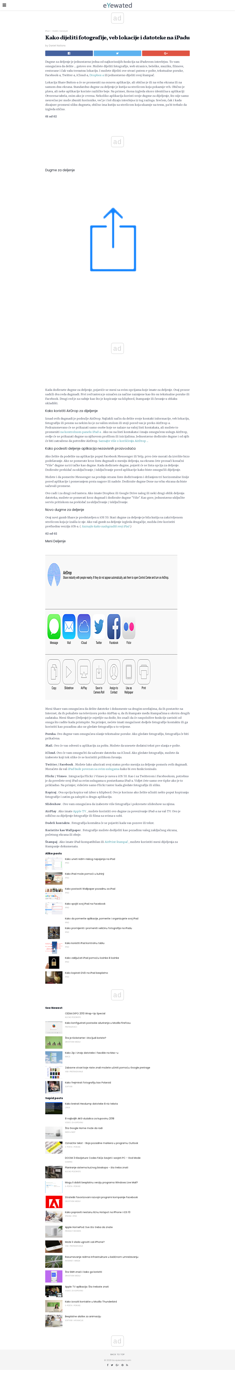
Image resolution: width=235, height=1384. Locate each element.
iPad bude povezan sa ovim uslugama (93, 769)
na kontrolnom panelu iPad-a (80, 432)
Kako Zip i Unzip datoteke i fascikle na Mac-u (91, 1053)
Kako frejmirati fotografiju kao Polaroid (88, 1082)
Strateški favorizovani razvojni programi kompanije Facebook (101, 1197)
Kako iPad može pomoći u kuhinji (84, 874)
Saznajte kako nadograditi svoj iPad (105, 526)
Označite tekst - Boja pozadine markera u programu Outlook (101, 1143)
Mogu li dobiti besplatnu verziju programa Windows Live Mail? (101, 1182)
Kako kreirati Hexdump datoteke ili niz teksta (91, 1103)
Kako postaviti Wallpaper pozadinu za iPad (90, 889)
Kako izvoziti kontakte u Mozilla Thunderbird (91, 1301)
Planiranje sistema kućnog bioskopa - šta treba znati (96, 1167)
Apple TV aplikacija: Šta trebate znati (87, 1286)
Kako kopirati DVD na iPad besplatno (86, 973)
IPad (47, 31)
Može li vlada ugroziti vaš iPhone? (85, 1242)
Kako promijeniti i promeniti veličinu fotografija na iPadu (98, 928)
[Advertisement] (117, 319)
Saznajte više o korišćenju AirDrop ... (123, 441)
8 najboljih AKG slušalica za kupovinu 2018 (89, 1118)
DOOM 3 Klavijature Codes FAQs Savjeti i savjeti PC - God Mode (103, 1158)
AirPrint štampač (116, 842)
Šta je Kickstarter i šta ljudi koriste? (85, 1038)
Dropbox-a (96, 75)
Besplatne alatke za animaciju (83, 1316)
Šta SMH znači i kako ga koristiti (83, 1272)
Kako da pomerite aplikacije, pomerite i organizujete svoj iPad (101, 918)
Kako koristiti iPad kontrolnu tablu (84, 943)
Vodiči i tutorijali (60, 31)
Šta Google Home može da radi (84, 1128)
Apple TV (79, 811)
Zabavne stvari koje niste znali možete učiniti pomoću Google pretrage (107, 1067)
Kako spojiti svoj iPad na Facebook (85, 903)
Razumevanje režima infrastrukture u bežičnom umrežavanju (101, 1257)
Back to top (117, 1354)
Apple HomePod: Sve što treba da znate (89, 1227)
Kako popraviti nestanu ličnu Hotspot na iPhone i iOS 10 (97, 1212)
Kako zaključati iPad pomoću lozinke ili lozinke (92, 958)
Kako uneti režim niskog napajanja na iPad (90, 859)
